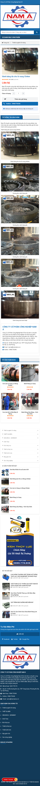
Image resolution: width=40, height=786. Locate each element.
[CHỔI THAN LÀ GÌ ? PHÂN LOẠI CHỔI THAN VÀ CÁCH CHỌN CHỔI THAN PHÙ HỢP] (6, 586)
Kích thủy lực (6, 722)
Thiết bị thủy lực (7, 726)
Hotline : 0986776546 (13, 103)
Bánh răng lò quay (30, 383)
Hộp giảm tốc (6, 733)
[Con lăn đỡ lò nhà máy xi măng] (10, 401)
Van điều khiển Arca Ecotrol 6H (19, 469)
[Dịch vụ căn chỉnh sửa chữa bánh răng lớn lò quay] (6, 614)
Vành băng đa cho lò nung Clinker (20, 479)
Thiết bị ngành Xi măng (19, 42)
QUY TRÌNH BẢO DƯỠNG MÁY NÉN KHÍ (22, 602)
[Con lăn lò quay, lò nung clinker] (10, 372)
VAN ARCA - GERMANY (9, 715)
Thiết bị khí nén (6, 730)
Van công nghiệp (7, 737)
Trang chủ (6, 42)
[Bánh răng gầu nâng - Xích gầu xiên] (30, 401)
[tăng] (23, 93)
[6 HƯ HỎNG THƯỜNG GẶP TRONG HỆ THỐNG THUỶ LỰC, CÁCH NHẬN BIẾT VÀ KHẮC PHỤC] (6, 577)
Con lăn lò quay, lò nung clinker (20, 488)
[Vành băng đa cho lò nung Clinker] (20, 61)
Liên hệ (21, 634)
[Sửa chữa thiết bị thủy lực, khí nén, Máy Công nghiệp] (6, 596)
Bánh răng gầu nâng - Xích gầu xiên (21, 506)
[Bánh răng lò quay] (30, 372)
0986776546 (8, 779)
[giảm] (13, 93)
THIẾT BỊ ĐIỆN (6, 711)
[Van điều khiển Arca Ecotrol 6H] (5, 472)
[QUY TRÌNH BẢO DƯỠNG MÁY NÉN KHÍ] (6, 605)
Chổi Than (5, 719)
